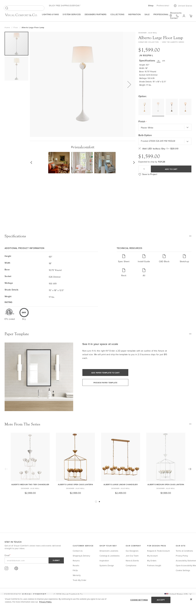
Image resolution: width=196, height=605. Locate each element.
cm (163, 60)
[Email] (34, 560)
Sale (147, 14)
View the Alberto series (173, 42)
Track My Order (79, 580)
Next (189, 469)
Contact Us (78, 550)
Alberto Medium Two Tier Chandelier (30, 484)
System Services (72, 14)
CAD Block (164, 261)
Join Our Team (132, 555)
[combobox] (24, 8)
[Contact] (177, 16)
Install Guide (144, 261)
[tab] (98, 236)
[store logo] (21, 16)
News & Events (132, 560)
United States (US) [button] (178, 594)
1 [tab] (96, 502)
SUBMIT (56, 560)
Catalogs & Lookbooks (110, 555)
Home (8, 27)
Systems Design (107, 565)
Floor (16, 27)
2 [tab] (99, 501)
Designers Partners (96, 14)
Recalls (76, 565)
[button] (129, 84)
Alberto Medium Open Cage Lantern (165, 484)
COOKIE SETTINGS (139, 599)
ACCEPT (161, 599)
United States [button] (185, 5)
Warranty (77, 575)
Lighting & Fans (50, 14)
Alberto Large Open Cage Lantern (75, 484)
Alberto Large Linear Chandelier (121, 484)
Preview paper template (105, 382)
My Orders (151, 560)
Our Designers (132, 550)
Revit (123, 275)
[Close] (191, 599)
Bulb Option (145, 135)
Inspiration (134, 14)
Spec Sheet (123, 261)
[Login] (184, 16)
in (159, 60)
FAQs (75, 570)
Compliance (131, 565)
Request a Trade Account (158, 550)
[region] (98, 599)
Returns (76, 560)
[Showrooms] (170, 15)
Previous (6, 469)
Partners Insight (154, 565)
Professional (161, 14)
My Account (152, 555)
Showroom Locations (109, 550)
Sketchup (184, 261)
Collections (117, 14)
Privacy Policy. (45, 601)
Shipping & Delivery (81, 555)
